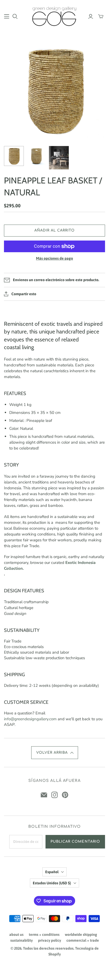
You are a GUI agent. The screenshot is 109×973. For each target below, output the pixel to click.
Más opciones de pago (54, 258)
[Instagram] (54, 795)
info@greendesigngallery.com (30, 719)
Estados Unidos (52, 883)
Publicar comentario (75, 841)
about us (16, 934)
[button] (54, 752)
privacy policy (49, 940)
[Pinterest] (65, 795)
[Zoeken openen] (15, 16)
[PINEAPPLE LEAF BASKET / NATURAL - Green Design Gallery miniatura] (14, 156)
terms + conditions (44, 934)
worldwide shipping (81, 934)
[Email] (44, 795)
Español (51, 872)
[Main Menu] (6, 16)
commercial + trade (82, 940)
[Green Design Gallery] (54, 15)
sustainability (21, 940)
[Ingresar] (90, 16)
